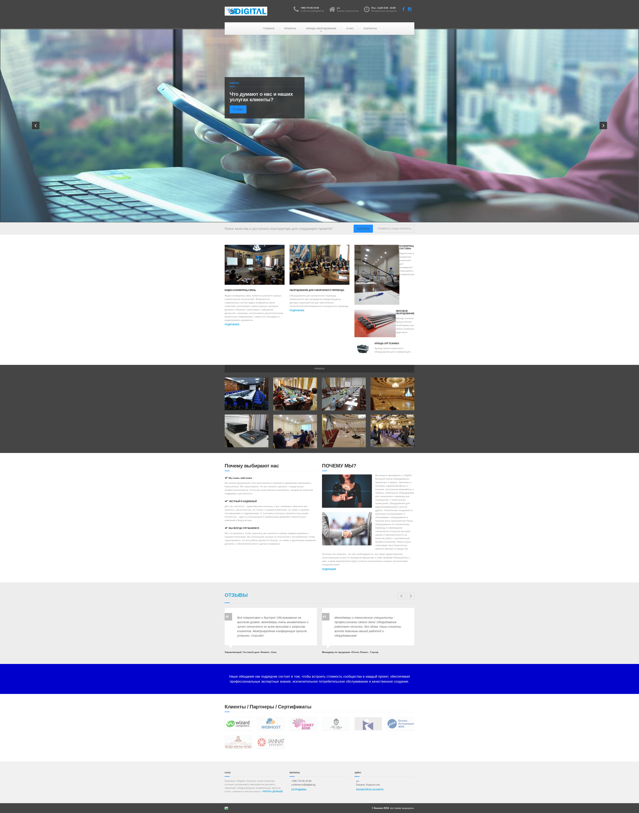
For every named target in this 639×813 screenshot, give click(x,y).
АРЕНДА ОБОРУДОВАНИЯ (321, 28)
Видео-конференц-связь (240, 290)
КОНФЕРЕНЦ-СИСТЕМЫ (406, 246)
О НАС (350, 28)
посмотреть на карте (370, 789)
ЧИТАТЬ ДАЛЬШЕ (272, 791)
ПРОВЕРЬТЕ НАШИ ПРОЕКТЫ (394, 228)
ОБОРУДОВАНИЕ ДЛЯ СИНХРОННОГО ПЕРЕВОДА (317, 290)
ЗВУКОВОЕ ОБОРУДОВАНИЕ (405, 311)
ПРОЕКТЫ (290, 28)
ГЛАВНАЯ (268, 28)
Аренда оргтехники (386, 343)
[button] (35, 125)
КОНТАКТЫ (370, 28)
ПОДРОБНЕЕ (232, 324)
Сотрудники (298, 789)
